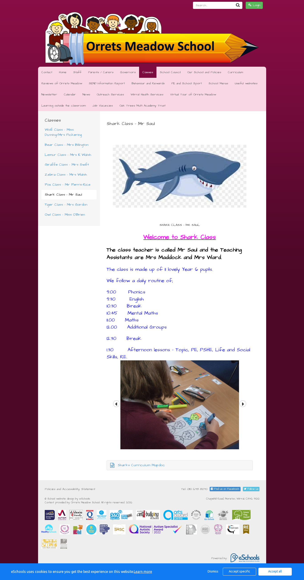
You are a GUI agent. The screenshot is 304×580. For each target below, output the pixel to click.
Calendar (70, 94)
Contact (46, 72)
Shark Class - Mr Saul (63, 194)
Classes (147, 72)
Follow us (252, 489)
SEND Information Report (107, 83)
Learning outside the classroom (63, 105)
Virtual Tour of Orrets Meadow (193, 94)
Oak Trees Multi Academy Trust (143, 105)
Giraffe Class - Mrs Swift (67, 164)
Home (63, 72)
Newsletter (49, 94)
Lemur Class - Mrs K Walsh (68, 154)
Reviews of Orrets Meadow (61, 83)
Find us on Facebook (226, 489)
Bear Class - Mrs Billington (66, 144)
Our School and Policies (204, 72)
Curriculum (235, 72)
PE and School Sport (186, 83)
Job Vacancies (102, 105)
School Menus (218, 83)
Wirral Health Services (147, 94)
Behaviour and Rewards (148, 83)
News (86, 94)
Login (255, 5)
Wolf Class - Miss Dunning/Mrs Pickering (63, 132)
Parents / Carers (100, 72)
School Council (170, 72)
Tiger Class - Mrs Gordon (66, 204)
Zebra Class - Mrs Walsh (66, 174)
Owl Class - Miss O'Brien (65, 214)
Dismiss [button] (213, 571)
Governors (128, 72)
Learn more (143, 572)
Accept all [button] (275, 571)
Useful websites (246, 83)
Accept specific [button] (239, 571)
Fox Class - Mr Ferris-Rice (67, 184)
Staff (77, 72)
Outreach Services (110, 94)
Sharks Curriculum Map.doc (141, 465)
